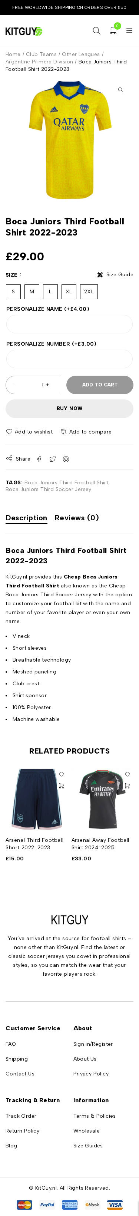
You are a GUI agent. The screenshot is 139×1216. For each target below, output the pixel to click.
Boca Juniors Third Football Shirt (66, 483)
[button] (120, 89)
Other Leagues (81, 54)
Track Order (21, 1116)
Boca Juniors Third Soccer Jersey (49, 489)
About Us (85, 1059)
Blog (11, 1146)
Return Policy (22, 1131)
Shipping (17, 1059)
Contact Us (20, 1074)
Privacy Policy (91, 1074)
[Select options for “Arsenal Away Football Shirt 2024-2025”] (127, 785)
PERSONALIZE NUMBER (51, 344)
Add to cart (100, 385)
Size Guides (88, 1146)
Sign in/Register (93, 1044)
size (12, 275)
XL (69, 292)
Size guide (119, 274)
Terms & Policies (94, 1116)
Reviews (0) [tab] (77, 517)
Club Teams (41, 54)
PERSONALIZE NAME (47, 309)
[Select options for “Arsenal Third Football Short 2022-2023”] (61, 785)
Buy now (70, 408)
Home (13, 54)
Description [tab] (26, 517)
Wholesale (86, 1131)
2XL (89, 292)
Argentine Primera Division (39, 62)
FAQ (11, 1044)
